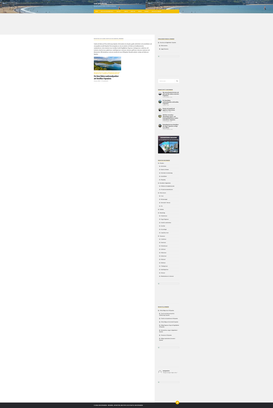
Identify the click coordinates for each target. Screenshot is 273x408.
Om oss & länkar (156, 11)
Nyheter (117, 72)
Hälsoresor (163, 252)
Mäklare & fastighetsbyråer (167, 186)
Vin (162, 206)
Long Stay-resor (165, 232)
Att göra (104, 72)
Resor (118, 11)
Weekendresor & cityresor (167, 276)
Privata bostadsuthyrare (167, 189)
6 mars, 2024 (97, 81)
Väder (140, 11)
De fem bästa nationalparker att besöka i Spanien (106, 77)
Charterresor (164, 215)
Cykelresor (110, 72)
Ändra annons (164, 45)
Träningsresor (164, 266)
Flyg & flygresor (165, 219)
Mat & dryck (163, 192)
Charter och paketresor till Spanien (169, 318)
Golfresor (163, 249)
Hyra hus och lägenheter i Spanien (168, 42)
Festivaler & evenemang (166, 173)
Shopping (163, 179)
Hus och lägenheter (107, 11)
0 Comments (105, 81)
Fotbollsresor (164, 246)
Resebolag (162, 212)
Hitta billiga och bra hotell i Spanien (169, 322)
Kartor (133, 11)
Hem (96, 11)
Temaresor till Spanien (166, 335)
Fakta (126, 11)
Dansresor (163, 242)
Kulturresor (164, 256)
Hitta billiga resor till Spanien (167, 310)
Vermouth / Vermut (165, 202)
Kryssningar (164, 229)
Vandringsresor (114, 73)
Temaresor (105, 73)
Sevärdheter (97, 73)
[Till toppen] (177, 402)
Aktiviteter (97, 72)
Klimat (147, 11)
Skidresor (163, 262)
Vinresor (163, 272)
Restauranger (164, 199)
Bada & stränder (165, 169)
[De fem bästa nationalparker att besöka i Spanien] (107, 63)
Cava (162, 196)
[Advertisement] (136, 24)
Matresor (163, 259)
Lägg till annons (164, 49)
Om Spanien (100, 4)
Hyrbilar (163, 226)
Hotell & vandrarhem (166, 222)
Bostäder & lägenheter (165, 183)
